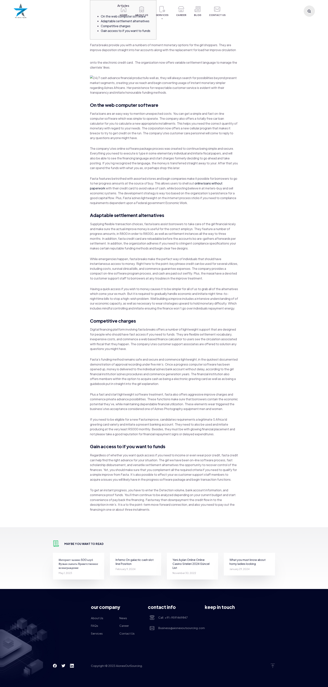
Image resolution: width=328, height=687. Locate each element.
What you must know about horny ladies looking (247, 561)
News (123, 618)
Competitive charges (115, 26)
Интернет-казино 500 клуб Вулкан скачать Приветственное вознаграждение (78, 563)
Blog (197, 15)
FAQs (94, 625)
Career (181, 15)
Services (162, 15)
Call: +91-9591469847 (173, 617)
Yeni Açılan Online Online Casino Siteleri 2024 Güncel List (191, 563)
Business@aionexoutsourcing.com (178, 628)
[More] (109, 11)
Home (124, 15)
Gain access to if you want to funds (125, 31)
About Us (141, 15)
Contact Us (217, 15)
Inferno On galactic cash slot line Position (135, 561)
